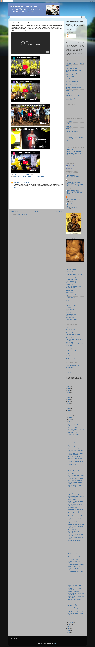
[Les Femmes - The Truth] (66, 166)
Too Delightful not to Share (74, 559)
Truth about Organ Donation (72, 131)
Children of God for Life (71, 331)
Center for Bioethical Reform (72, 329)
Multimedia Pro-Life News (71, 315)
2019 (68, 397)
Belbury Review (69, 327)
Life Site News (69, 312)
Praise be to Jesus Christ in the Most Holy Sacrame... (75, 551)
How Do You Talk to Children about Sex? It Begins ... (76, 548)
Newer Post (14, 211)
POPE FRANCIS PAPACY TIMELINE (74, 92)
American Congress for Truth (72, 365)
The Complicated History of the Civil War (75, 73)
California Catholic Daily (71, 305)
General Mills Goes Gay (73, 511)
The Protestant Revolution (74, 434)
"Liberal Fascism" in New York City (75, 611)
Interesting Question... (73, 432)
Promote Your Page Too (70, 168)
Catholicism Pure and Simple (72, 276)
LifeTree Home (70, 156)
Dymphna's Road (71, 175)
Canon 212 (68, 307)
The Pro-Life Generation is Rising (75, 571)
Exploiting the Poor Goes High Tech (76, 524)
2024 (68, 388)
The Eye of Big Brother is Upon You (76, 564)
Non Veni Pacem (69, 290)
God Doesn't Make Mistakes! (74, 599)
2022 (68, 392)
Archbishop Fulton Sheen (71, 269)
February (71, 622)
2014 (68, 406)
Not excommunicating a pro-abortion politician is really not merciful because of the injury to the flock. (75, 206)
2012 (68, 410)
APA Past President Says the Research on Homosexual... (75, 586)
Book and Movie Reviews (71, 68)
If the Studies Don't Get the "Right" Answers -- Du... (75, 490)
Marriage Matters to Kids (73, 591)
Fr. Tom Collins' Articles (71, 79)
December (71, 412)
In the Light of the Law (71, 281)
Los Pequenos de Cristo (73, 159)
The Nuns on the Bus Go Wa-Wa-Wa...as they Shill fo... (75, 441)
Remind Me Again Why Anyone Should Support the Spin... (75, 606)
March (70, 620)
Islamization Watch (70, 369)
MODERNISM (69, 100)
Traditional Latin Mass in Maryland (73, 320)
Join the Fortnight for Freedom (75, 488)
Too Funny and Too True (73, 466)
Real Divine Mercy (70, 128)
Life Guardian (69, 121)
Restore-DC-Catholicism (73, 190)
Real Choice (68, 355)
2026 (68, 384)
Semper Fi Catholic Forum (72, 292)
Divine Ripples (70, 203)
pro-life (33, 176)
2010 (68, 628)
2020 (68, 395)
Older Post (59, 211)
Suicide (67, 93)
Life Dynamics (69, 345)
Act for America (69, 364)
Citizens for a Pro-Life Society (72, 332)
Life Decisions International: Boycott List (74, 343)
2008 (68, 632)
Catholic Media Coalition (71, 144)
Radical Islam (69, 372)
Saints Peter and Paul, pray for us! (75, 427)
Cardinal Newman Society (71, 272)
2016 (68, 403)
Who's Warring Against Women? (75, 448)
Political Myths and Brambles (74, 540)
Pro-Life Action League (71, 350)
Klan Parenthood (69, 342)
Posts (69, 34)
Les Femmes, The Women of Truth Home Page (74, 154)
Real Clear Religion (70, 317)
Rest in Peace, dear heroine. (73, 176)
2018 (68, 399)
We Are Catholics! (72, 499)
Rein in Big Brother (72, 529)
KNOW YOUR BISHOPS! (71, 83)
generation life (21, 176)
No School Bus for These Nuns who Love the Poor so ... (76, 476)
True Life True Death (70, 129)
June (70, 423)
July (70, 421)
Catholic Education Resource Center (74, 274)
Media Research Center (71, 314)
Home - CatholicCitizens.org (74, 151)
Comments (70, 37)
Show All (83, 160)
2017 (68, 401)
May (70, 617)
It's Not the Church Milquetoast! (75, 480)
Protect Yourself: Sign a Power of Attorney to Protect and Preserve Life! (74, 139)
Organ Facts (68, 126)
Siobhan (16, 182)
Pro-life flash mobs (40, 176)
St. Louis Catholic (70, 295)
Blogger (55, 643)
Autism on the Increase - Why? (75, 456)
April (70, 618)
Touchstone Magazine (71, 299)
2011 (68, 626)
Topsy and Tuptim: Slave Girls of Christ (74, 95)
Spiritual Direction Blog (71, 294)
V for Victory (68, 300)
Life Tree (68, 123)
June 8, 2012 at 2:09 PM (23, 182)
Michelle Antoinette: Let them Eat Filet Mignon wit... (75, 516)
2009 (68, 630)
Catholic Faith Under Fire (73, 473)
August (70, 419)
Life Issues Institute (70, 347)
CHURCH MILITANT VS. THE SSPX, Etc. (75, 63)
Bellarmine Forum (70, 271)
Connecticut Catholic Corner (72, 277)
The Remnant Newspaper (71, 319)
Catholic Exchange (70, 309)
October (70, 415)
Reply (15, 187)
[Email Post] (32, 174)
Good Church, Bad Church (72, 81)
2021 (68, 394)
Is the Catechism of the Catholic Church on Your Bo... (75, 468)
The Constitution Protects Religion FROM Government (75, 454)
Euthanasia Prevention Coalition (73, 334)
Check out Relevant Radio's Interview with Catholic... (74, 562)
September (71, 417)
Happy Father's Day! (72, 507)
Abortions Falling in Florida (74, 604)
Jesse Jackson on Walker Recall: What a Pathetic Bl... (75, 579)
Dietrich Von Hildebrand (71, 74)
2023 (68, 390)
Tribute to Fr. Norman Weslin (74, 494)
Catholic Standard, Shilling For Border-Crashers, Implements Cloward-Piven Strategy (75, 192)
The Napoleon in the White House (75, 478)
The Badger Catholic (70, 297)
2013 (68, 408)
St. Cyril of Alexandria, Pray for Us (75, 436)
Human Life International (71, 336)
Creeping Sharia (69, 367)
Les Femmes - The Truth (70, 165)
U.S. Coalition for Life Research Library (74, 358)
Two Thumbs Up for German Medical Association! (74, 609)
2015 (68, 405)
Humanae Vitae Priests (71, 337)
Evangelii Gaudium (70, 76)
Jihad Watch (68, 370)
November (71, 414)
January (70, 624)
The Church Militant (72, 443)
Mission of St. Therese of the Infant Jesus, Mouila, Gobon (73, 287)
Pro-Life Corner (69, 353)
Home (37, 211)
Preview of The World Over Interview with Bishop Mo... (74, 471)
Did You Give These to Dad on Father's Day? (75, 505)
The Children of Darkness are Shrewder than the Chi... (74, 545)
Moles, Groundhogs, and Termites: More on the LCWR (76, 557)
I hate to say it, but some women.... (76, 509)
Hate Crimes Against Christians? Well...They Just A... (75, 486)
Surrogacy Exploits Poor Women (75, 493)
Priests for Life (69, 348)
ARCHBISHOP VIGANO (71, 65)
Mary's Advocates (70, 284)
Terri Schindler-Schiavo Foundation (73, 357)
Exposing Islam (69, 78)
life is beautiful (28, 176)
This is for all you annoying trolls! (75, 461)
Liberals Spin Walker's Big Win (75, 581)
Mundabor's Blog (69, 289)
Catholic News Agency (71, 310)
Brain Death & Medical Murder (72, 66)
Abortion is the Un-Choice (71, 326)
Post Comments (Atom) (22, 214)
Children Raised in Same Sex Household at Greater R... (74, 542)
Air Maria (68, 267)
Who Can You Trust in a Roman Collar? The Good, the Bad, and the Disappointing (74, 98)
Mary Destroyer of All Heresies (72, 282)
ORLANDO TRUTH (70, 90)
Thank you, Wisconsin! (73, 583)
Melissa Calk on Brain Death (72, 124)
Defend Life (70, 149)
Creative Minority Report (71, 279)
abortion (16, 176)
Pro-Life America (69, 352)
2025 (68, 386)
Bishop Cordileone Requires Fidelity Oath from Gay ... (76, 446)
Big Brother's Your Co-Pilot (74, 566)
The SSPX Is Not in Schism (72, 61)
